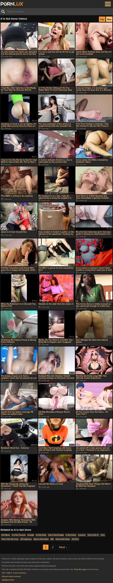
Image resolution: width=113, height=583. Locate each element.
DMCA (9, 573)
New (109, 19)
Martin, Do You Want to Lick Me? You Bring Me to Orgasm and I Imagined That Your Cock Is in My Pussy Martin (55, 341)
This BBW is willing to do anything (17, 196)
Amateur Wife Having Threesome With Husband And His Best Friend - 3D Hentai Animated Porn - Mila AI (18, 521)
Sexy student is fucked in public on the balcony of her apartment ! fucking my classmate (56, 233)
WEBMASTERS (8, 580)
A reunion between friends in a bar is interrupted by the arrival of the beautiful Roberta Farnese (55, 161)
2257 (4, 573)
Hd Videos (5, 535)
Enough (31, 535)
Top (102, 19)
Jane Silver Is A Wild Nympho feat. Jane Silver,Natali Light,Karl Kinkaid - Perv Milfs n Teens (93, 197)
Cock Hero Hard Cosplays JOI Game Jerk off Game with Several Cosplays (55, 449)
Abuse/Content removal (11, 576)
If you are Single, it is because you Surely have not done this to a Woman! (93, 89)
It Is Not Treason (18, 535)
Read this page (80, 569)
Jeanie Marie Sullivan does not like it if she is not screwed (93, 53)
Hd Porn (75, 539)
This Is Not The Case (10, 539)
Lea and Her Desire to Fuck (50, 484)
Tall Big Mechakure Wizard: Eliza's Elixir (54, 413)
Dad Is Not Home (63, 539)
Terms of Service (19, 573)
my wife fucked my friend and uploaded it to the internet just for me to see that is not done (19, 53)
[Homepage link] (12, 4)
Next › (63, 547)
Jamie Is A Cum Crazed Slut (13, 232)
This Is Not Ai (93, 535)
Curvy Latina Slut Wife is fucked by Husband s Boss (92, 161)
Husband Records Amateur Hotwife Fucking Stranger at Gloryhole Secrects (56, 377)
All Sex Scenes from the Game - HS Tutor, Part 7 (92, 413)
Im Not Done (41, 535)
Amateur (81, 535)
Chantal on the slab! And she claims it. (56, 304)
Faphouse (27, 539)
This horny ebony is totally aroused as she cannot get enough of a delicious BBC (93, 305)
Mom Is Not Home (41, 539)
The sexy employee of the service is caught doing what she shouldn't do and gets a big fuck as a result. (54, 125)
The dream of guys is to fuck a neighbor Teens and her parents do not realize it (18, 377)
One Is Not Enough (56, 535)
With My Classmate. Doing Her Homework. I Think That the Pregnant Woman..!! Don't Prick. (18, 485)
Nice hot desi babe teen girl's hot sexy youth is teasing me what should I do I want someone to (93, 233)
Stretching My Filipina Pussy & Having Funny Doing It (18, 341)
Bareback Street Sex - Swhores (15, 448)
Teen (103, 535)
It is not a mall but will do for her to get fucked (56, 53)
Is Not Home (71, 535)
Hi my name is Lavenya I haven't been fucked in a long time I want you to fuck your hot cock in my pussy (94, 269)
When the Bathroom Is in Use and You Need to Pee (18, 305)
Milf (52, 539)
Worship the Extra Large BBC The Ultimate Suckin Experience (91, 377)
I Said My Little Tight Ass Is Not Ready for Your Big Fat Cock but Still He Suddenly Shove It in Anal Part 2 (18, 89)
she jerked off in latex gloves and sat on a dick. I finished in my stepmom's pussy (93, 449)
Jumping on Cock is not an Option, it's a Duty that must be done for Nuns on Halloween (18, 125)
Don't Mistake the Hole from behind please (92, 341)
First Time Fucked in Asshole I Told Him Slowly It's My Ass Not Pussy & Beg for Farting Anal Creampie (92, 125)
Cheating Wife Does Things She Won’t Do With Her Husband (93, 485)
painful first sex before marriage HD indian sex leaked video (17, 413)
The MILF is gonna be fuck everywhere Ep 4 (56, 269)
